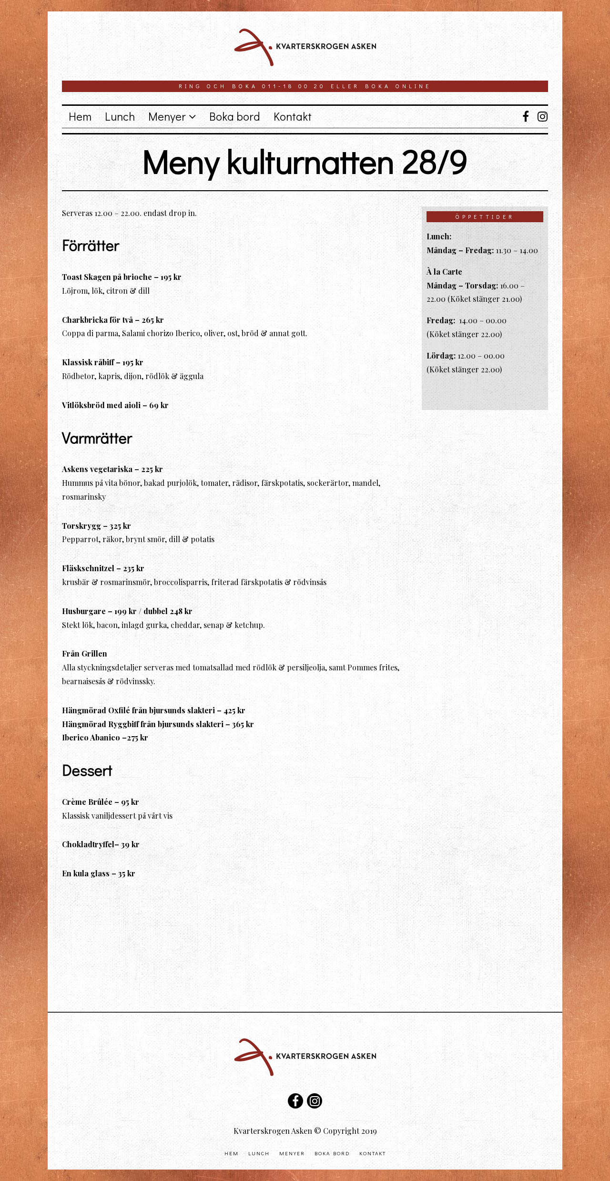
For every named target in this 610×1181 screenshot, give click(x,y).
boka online (398, 86)
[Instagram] (540, 116)
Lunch (120, 116)
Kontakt (293, 116)
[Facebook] (525, 116)
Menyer (167, 116)
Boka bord (234, 116)
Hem (80, 116)
